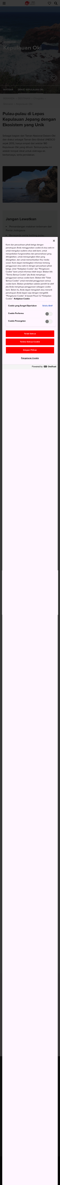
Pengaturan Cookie (30, 358)
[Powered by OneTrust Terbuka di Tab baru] (44, 367)
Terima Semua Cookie (30, 342)
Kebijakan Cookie (22, 298)
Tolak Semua (30, 334)
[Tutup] (53, 240)
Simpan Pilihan (30, 350)
